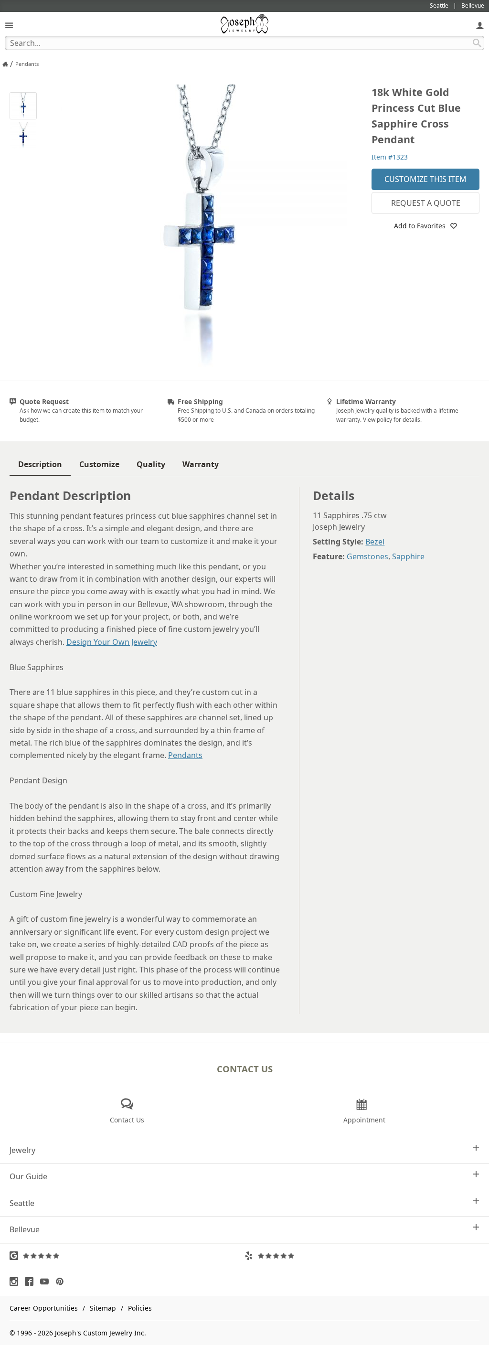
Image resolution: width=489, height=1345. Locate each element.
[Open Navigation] (9, 25)
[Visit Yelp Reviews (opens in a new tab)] (361, 1255)
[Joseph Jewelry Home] (5, 64)
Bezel (374, 541)
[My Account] (480, 25)
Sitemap (103, 1308)
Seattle (22, 1203)
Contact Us (245, 1069)
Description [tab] (40, 464)
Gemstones (367, 556)
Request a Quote (425, 203)
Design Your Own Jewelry (111, 642)
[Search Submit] (477, 43)
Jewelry (22, 1150)
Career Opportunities (44, 1308)
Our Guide (28, 1176)
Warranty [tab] (200, 464)
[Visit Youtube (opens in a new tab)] (46, 1281)
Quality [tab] (151, 464)
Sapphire (408, 556)
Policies (140, 1308)
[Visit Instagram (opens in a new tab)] (16, 1281)
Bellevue (25, 1229)
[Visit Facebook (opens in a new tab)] (31, 1281)
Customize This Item (425, 179)
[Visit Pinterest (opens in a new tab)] (62, 1281)
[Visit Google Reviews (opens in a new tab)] (127, 1255)
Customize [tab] (99, 464)
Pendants (185, 755)
